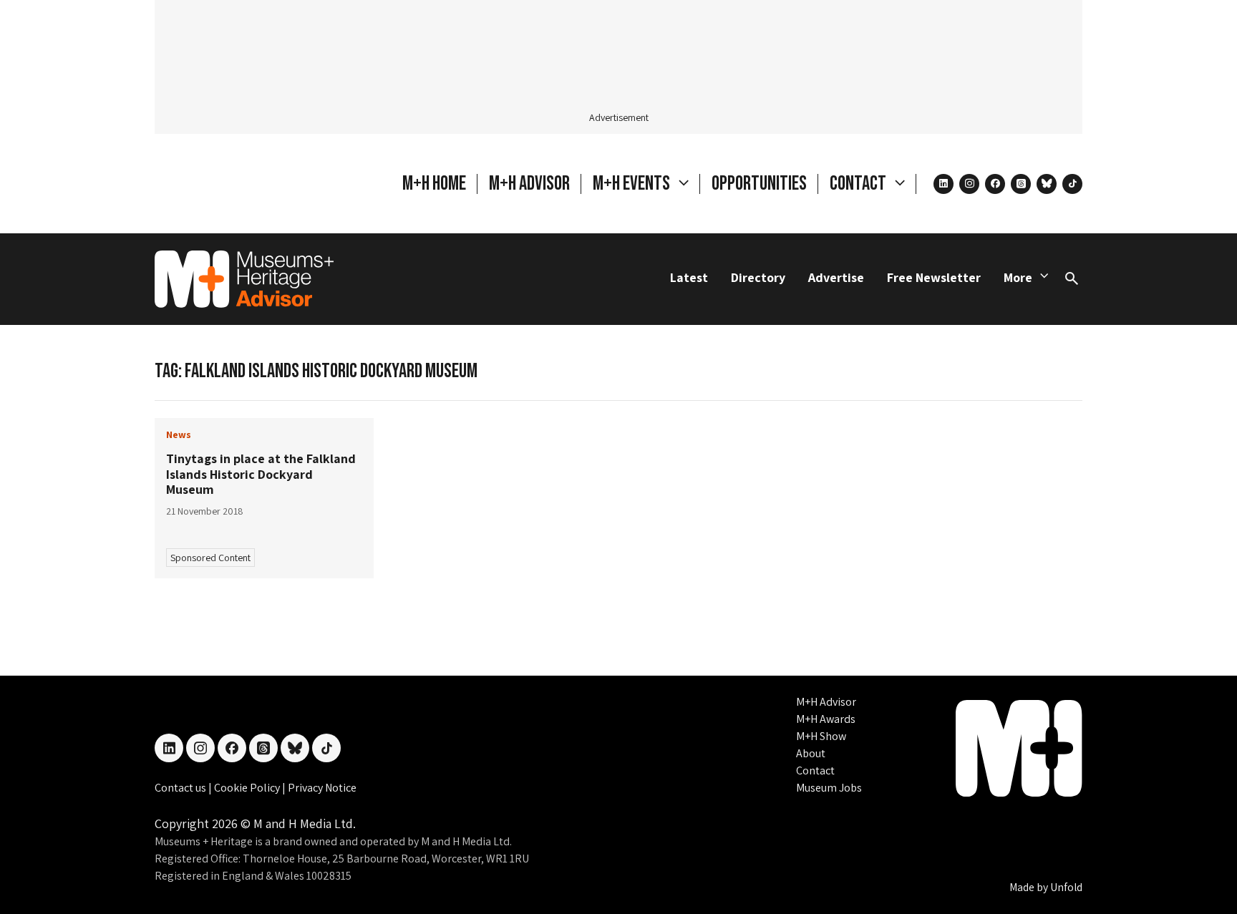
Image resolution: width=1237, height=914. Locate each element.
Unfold (1066, 887)
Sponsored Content (210, 557)
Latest (689, 277)
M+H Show (821, 736)
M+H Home (434, 183)
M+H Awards (825, 718)
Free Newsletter (934, 277)
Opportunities (759, 183)
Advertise (836, 277)
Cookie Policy (248, 787)
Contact (815, 770)
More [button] (1018, 277)
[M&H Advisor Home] (244, 279)
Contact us (181, 787)
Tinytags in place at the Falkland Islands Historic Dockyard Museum (261, 473)
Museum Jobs (829, 787)
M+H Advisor (529, 183)
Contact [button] (859, 183)
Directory (758, 277)
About (810, 753)
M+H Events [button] (633, 183)
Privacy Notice (322, 787)
